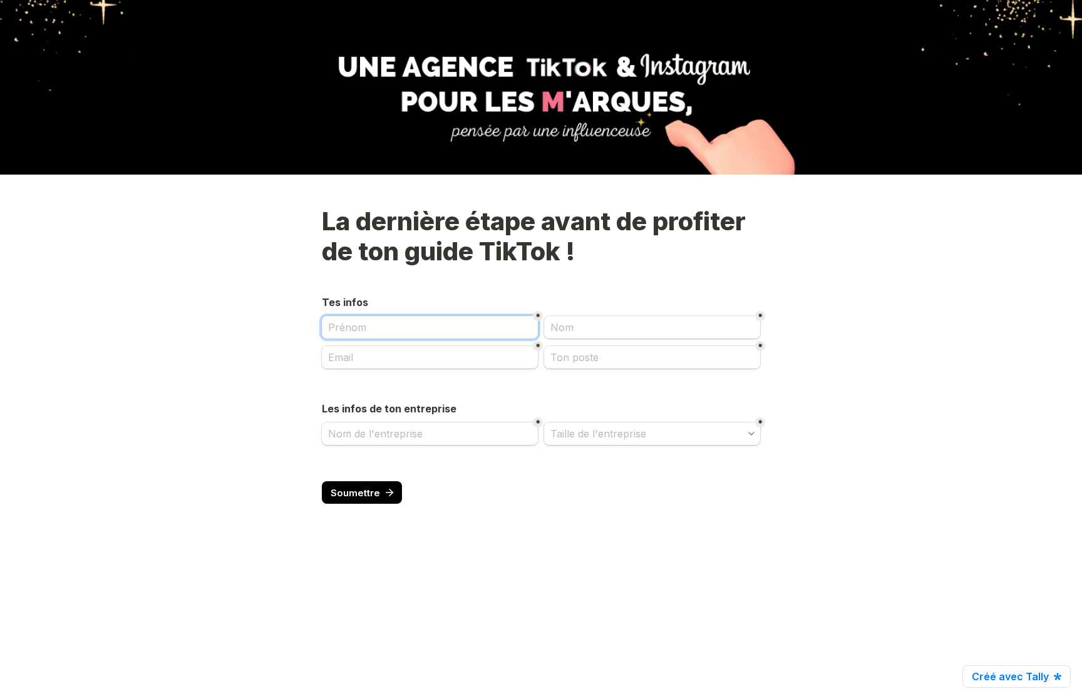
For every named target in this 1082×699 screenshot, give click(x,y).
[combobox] (652, 433)
